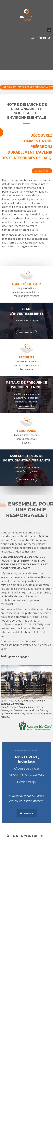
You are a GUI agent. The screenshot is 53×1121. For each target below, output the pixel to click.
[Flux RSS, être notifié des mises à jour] (49, 38)
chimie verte (30, 229)
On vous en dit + (42, 171)
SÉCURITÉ (26, 357)
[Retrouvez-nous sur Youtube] (45, 38)
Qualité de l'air (26, 284)
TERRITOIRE (26, 431)
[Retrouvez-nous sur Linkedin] (40, 38)
